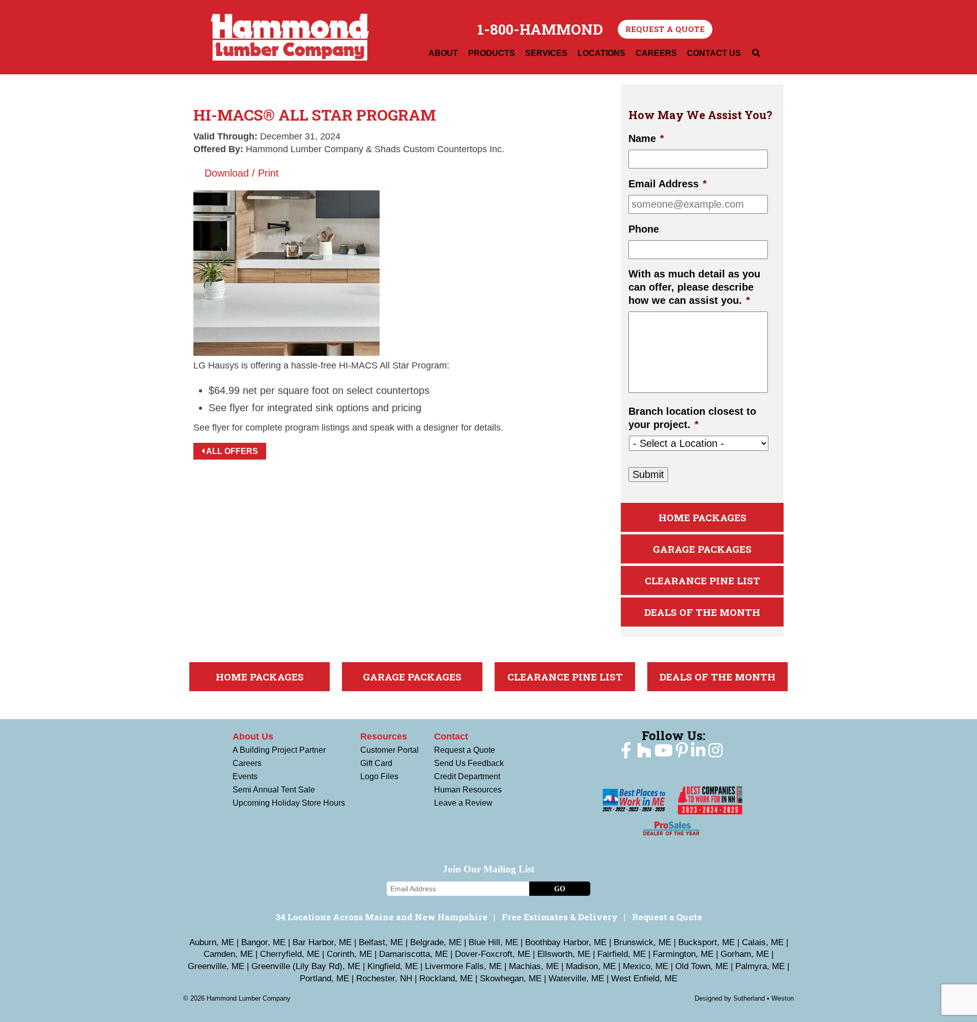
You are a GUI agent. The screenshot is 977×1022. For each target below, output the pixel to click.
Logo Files (379, 776)
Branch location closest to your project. (692, 418)
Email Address (667, 183)
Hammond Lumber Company (290, 37)
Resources (383, 736)
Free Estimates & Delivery (560, 917)
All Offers (231, 451)
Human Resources (468, 789)
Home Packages (702, 517)
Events (245, 776)
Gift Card (376, 763)
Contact (451, 736)
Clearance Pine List (702, 580)
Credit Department (467, 776)
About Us (253, 736)
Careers (247, 763)
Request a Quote (665, 29)
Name (646, 138)
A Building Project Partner (279, 750)
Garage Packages (702, 549)
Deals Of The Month (702, 612)
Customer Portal (389, 750)
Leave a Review (463, 803)
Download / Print (240, 173)
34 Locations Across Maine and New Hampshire (381, 917)
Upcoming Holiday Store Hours (289, 803)
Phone (643, 229)
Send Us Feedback (469, 763)
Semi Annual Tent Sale (274, 789)
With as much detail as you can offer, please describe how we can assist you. (694, 287)
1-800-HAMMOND (540, 29)
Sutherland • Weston (763, 998)
